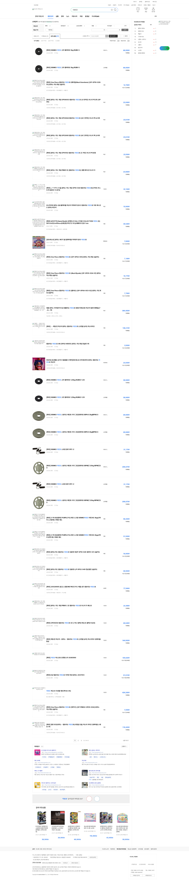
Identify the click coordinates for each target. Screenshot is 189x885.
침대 (91, 757)
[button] (138, 10)
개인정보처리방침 (121, 849)
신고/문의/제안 (142, 864)
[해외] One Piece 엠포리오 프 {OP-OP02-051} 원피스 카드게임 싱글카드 (72, 257)
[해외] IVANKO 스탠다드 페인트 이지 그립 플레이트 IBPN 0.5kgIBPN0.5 (72, 415)
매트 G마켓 (37, 760)
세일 (102, 777)
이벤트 (145, 5)
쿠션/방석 (55, 789)
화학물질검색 (51, 757)
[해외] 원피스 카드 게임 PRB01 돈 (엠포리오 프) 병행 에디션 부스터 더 (70, 170)
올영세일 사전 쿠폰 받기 (96, 779)
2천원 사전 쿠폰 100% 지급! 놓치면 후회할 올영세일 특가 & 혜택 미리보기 (105, 774)
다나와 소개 (105, 849)
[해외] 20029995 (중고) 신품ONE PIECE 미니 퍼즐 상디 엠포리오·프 (71, 587)
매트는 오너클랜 (38, 770)
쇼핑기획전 (133, 5)
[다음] (156, 25)
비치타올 (44, 789)
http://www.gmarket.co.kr (44, 762)
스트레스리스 (103, 757)
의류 (93, 26)
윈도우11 (140, 47)
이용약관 (112, 849)
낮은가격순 (43, 40)
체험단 (149, 5)
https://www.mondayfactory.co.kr (53, 785)
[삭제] (112, 10)
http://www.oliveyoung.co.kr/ (99, 772)
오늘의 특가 (92, 777)
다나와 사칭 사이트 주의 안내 (43, 849)
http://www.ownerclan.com (44, 772)
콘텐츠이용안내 (74, 863)
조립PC (114, 5)
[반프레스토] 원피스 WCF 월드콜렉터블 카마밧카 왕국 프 (66, 240)
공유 (156, 16)
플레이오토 (147, 1)
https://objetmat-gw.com (98, 785)
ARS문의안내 (148, 875)
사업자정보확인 (92, 857)
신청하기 (124, 746)
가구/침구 (109, 26)
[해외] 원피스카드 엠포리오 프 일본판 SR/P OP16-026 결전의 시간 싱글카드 (73, 552)
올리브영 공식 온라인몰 (94, 770)
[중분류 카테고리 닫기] (48, 25)
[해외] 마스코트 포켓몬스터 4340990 (61, 658)
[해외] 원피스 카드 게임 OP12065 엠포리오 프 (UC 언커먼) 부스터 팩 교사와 (73, 135)
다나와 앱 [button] (36, 5)
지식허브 (44, 757)
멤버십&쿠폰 (108, 777)
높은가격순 (51, 40)
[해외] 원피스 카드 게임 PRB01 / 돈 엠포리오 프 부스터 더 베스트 (69, 606)
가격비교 (44, 36)
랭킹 (98, 777)
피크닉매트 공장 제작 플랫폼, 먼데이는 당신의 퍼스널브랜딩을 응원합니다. (58, 787)
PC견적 (120, 5)
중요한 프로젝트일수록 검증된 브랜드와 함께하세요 (52, 754)
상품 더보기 (126, 740)
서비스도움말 (151, 864)
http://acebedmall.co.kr (97, 752)
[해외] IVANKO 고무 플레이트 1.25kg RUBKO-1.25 (65, 380)
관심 (57, 53)
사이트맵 (140, 849)
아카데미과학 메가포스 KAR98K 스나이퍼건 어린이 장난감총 (58, 828)
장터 (62, 16)
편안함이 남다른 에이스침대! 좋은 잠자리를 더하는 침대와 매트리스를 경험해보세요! (107, 754)
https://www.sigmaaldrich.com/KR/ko (54, 752)
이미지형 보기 (122, 36)
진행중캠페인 (59, 757)
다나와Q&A (95, 16)
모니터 (139, 42)
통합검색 (50, 16)
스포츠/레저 (79, 26)
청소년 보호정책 (132, 849)
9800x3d (141, 31)
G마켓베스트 (38, 767)
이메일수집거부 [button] (136, 875)
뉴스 (67, 16)
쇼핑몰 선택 (86, 36)
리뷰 (81, 16)
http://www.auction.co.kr (91, 762)
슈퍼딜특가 (45, 767)
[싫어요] (89, 799)
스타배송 (52, 767)
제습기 (139, 34)
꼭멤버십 (58, 767)
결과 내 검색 (112, 36)
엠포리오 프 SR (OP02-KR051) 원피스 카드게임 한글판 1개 (67, 344)
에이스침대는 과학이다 (94, 750)
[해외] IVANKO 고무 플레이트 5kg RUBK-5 (63, 50)
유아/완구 (63, 26)
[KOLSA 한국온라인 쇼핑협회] (35, 879)
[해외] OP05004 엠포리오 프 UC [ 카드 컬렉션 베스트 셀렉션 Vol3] (70, 623)
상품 (57, 16)
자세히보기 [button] (65, 863)
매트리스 (96, 757)
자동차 (109, 5)
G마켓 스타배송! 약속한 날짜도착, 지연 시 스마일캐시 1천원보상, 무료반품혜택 (52, 764)
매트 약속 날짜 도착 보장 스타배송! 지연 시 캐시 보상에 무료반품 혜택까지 (98, 764)
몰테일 (140, 1)
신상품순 (57, 40)
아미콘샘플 (66, 757)
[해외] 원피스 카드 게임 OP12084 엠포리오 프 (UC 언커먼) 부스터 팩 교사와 (73, 118)
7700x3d (141, 36)
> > (57, 90)
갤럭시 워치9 (141, 28)
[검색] (116, 10)
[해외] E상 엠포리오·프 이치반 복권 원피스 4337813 (65, 675)
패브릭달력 (62, 789)
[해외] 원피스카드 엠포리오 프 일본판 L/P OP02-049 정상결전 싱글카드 (71, 569)
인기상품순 (36, 40)
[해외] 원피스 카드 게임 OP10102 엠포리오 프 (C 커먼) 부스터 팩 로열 (71, 153)
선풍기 (139, 45)
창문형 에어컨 (141, 53)
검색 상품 (55, 36)
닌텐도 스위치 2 (142, 39)
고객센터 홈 (134, 864)
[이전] (154, 25)
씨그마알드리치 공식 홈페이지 (48, 750)
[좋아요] (97, 799)
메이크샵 (155, 1)
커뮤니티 (140, 5)
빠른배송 (50, 30)
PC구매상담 (126, 5)
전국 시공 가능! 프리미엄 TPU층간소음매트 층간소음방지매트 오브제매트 (105, 787)
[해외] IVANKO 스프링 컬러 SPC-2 (60, 449)
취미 (46, 26)
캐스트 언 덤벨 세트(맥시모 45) (58, 691)
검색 (125, 30)
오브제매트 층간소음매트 (95, 783)
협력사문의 (154, 849)
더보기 (154, 5)
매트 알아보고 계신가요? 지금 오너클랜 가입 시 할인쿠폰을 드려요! (49, 774)
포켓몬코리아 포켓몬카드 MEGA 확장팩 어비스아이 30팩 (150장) (106, 828)
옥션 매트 (84, 760)
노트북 (139, 50)
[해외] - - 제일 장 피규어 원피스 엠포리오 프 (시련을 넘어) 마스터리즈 (70, 326)
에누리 (134, 1)
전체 (36, 36)
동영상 (87, 16)
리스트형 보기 (119, 36)
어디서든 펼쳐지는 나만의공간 (48, 783)
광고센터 (146, 849)
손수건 (49, 789)
